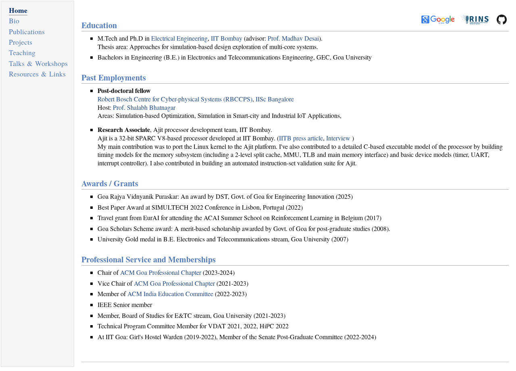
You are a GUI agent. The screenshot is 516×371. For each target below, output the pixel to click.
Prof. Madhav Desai (293, 38)
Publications (27, 31)
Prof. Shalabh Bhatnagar (144, 107)
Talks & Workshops (38, 63)
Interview (338, 138)
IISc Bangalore (275, 99)
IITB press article (301, 138)
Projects (20, 42)
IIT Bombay (226, 38)
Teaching (22, 52)
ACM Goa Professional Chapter (160, 272)
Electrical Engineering (179, 38)
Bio (14, 20)
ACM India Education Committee (170, 293)
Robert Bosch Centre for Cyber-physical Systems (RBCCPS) (175, 99)
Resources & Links (37, 73)
